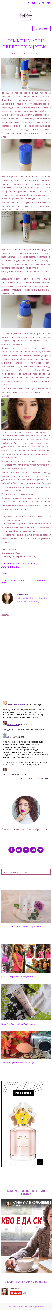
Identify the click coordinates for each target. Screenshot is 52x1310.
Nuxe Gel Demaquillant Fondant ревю (18, 1024)
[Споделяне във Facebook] (12, 573)
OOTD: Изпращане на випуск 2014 (17, 976)
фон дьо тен (24, 581)
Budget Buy (39, 581)
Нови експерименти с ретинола (26, 926)
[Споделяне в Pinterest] (23, 573)
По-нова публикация (17, 774)
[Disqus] (26, 661)
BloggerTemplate (38, 1306)
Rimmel (6, 583)
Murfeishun (19, 1306)
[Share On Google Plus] (29, 573)
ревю (13, 581)
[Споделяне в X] (18, 573)
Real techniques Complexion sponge (17, 1062)
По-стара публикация (34, 778)
